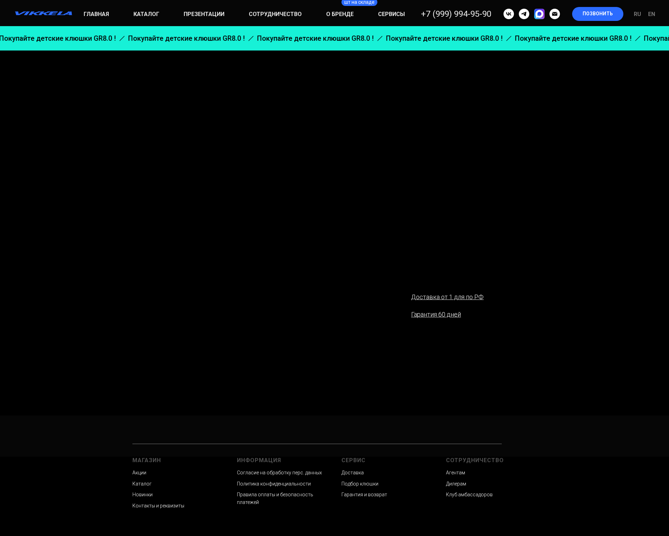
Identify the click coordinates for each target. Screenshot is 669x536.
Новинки (142, 494)
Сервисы (391, 14)
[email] (554, 14)
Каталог (146, 14)
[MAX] (539, 14)
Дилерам (456, 484)
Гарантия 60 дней (436, 314)
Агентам (455, 472)
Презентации (204, 14)
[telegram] (524, 14)
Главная (96, 14)
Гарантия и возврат (364, 494)
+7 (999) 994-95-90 (456, 14)
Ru (637, 14)
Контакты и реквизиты (158, 505)
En (651, 14)
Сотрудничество (275, 14)
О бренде (340, 14)
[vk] (508, 14)
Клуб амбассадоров (469, 494)
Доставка (352, 472)
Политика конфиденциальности (274, 484)
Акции (139, 472)
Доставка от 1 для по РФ (447, 297)
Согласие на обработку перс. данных (279, 472)
